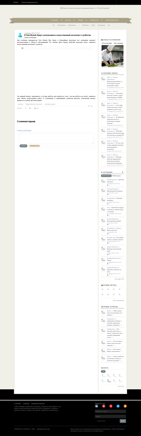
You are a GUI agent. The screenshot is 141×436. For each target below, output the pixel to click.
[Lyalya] (121, 290)
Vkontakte (127, 2)
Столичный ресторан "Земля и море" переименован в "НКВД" (115, 95)
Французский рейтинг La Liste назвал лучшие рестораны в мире (114, 83)
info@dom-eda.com (43, 429)
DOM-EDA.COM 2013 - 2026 (24, 429)
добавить (23, 146)
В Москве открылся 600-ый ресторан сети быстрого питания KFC (115, 133)
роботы (20, 104)
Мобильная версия (37, 403)
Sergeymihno (111, 198)
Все (54, 25)
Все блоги (121, 386)
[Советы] (109, 376)
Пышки (109, 260)
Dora (108, 207)
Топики (54, 20)
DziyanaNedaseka (112, 219)
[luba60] (104, 295)
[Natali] (104, 290)
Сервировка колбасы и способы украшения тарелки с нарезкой (114, 323)
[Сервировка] (104, 381)
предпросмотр (34, 146)
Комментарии (106, 176)
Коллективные (61, 25)
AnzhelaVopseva (112, 180)
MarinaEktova (111, 228)
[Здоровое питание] (121, 376)
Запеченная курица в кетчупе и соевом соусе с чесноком (115, 210)
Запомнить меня (101, 421)
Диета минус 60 (112, 230)
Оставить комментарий (24, 130)
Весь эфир (118, 279)
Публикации (116, 176)
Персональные (72, 25)
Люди (80, 20)
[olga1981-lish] (115, 290)
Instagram (119, 2)
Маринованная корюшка (114, 191)
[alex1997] (109, 295)
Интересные (85, 25)
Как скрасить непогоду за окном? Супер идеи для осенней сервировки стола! (114, 333)
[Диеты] (115, 376)
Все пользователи (118, 300)
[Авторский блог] (104, 376)
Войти (16, 2)
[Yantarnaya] (121, 295)
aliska (20, 108)
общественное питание (34, 104)
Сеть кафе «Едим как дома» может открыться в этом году (115, 107)
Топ (109, 25)
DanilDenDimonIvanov (114, 258)
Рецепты (94, 20)
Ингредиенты (111, 20)
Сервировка (111, 319)
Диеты (119, 228)
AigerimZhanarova (112, 247)
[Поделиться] (25, 108)
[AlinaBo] (115, 295)
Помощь (26, 403)
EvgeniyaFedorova (112, 267)
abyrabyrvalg (111, 237)
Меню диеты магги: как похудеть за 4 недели (114, 313)
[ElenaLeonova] (109, 290)
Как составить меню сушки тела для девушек (114, 343)
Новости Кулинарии (30, 37)
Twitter (123, 2)
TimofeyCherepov (112, 189)
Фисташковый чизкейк (114, 221)
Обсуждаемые (101, 25)
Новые (93, 25)
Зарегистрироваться (29, 2)
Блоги (68, 20)
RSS (123, 279)
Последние (108, 172)
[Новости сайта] (121, 381)
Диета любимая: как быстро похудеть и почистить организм (115, 359)
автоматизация (50, 104)
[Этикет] (115, 381)
